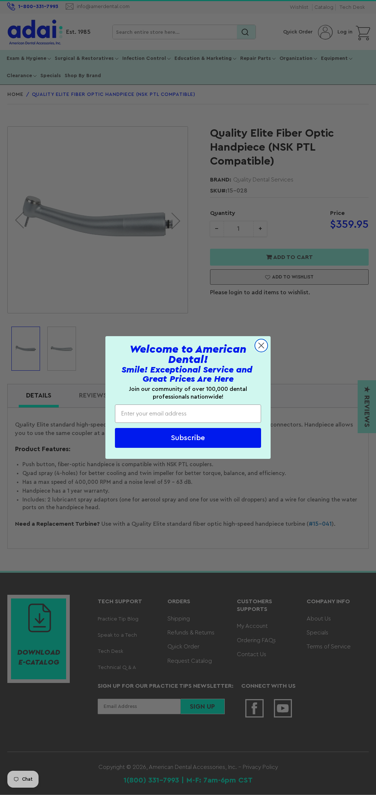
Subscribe (188, 438)
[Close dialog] (261, 345)
